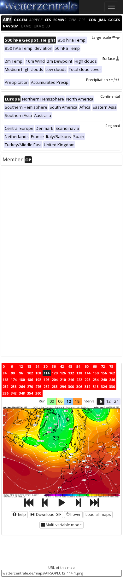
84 (4, 373)
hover (75, 514)
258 (13, 386)
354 (30, 393)
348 (22, 393)
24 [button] (116, 401)
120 (54, 373)
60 (86, 366)
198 (46, 379)
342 (13, 393)
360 (38, 393)
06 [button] (60, 401)
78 (111, 366)
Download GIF (48, 514)
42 (62, 366)
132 (71, 373)
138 (79, 373)
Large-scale (101, 37)
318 (95, 386)
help (21, 514)
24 (37, 366)
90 (13, 373)
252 (5, 386)
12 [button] (69, 401)
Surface (108, 58)
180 (22, 379)
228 (87, 379)
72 (103, 366)
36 (54, 366)
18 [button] (77, 401)
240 (104, 379)
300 (71, 386)
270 (30, 386)
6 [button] (101, 401)
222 (79, 379)
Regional (112, 125)
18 (29, 366)
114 (46, 373)
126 (63, 373)
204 (54, 379)
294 (63, 386)
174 (13, 379)
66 (95, 366)
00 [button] (52, 401)
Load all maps (98, 514)
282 (46, 386)
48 (70, 366)
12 (21, 366)
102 (30, 373)
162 (112, 373)
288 (54, 386)
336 (5, 393)
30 (45, 366)
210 (63, 379)
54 (78, 366)
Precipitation (97, 79)
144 (87, 373)
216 (71, 379)
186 (30, 379)
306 (79, 386)
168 (5, 379)
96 (21, 373)
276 (38, 386)
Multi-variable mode (64, 525)
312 (87, 386)
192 (38, 379)
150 (95, 373)
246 (112, 379)
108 (38, 373)
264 (22, 386)
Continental (110, 96)
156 (104, 373)
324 (104, 386)
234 (95, 379)
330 (112, 386)
